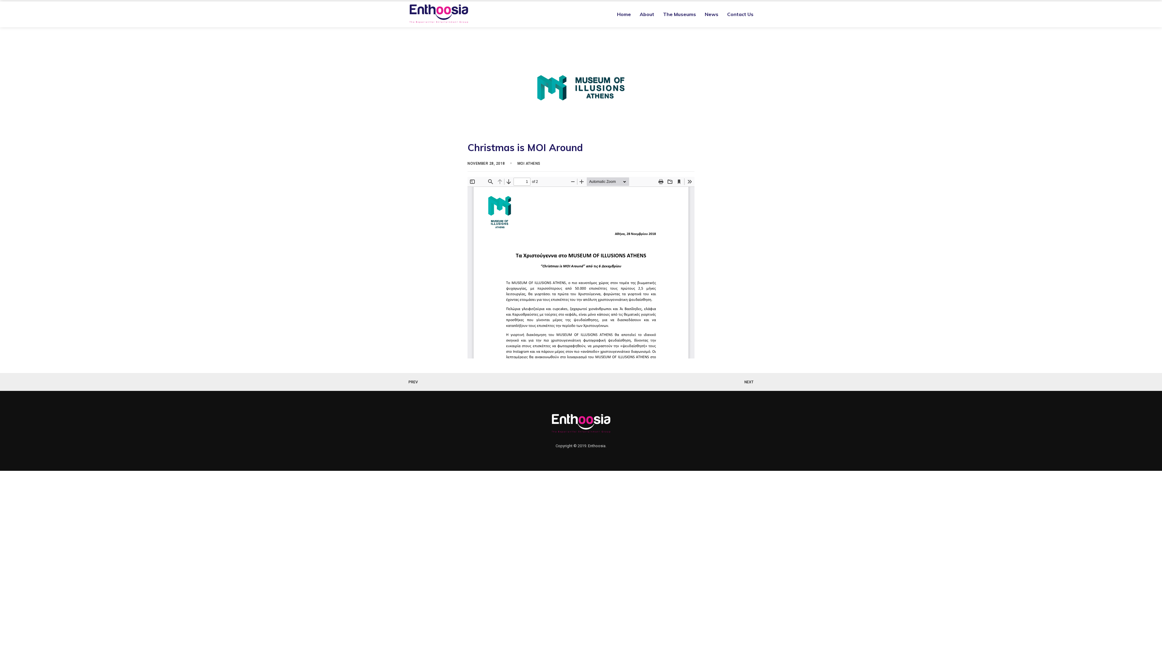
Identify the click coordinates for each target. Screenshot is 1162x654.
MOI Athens (528, 163)
